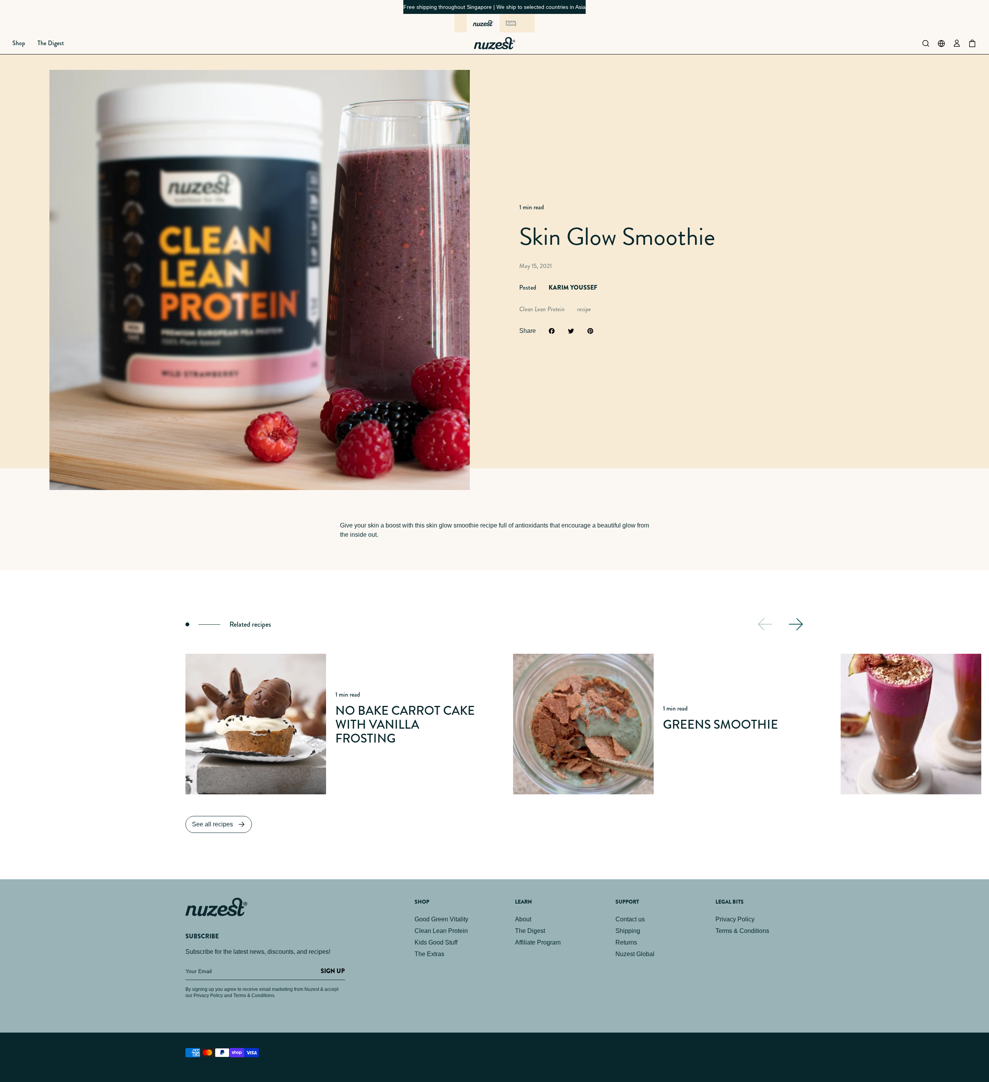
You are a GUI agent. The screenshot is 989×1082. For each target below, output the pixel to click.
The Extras (429, 954)
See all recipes (212, 824)
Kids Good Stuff (436, 942)
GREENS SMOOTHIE (720, 725)
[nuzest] (483, 23)
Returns (626, 942)
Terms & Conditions (742, 931)
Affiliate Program (538, 942)
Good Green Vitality (441, 919)
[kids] (511, 23)
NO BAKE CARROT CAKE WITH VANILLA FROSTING (405, 725)
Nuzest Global (634, 954)
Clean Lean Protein (441, 931)
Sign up (333, 971)
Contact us (630, 919)
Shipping (627, 931)
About (523, 919)
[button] (18, 43)
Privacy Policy (734, 919)
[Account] (956, 43)
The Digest (530, 931)
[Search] (925, 43)
